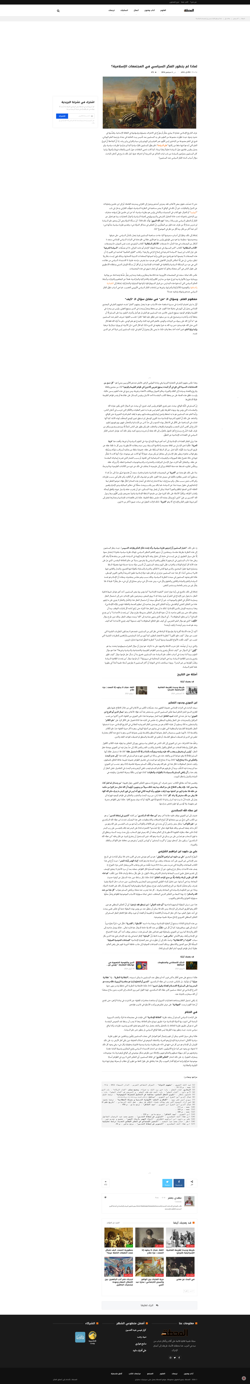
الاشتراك (62, 116)
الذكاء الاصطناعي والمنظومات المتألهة (171, 964)
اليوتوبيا (193, 212)
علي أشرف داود (139, 1350)
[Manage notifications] (244, 1378)
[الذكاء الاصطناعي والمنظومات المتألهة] (191, 965)
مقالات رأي (190, 1245)
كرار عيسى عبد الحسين (136, 1330)
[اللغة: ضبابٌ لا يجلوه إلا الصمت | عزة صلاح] (141, 690)
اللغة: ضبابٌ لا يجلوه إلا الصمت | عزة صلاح (118, 688)
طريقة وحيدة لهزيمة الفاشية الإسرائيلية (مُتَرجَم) (171, 688)
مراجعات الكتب (135, 1373)
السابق (191, 1291)
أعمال (136, 10)
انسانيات (124, 10)
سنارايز (137, 1379)
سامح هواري (140, 1344)
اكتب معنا (184, 2)
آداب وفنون (149, 10)
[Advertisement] (149, 42)
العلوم (163, 10)
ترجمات (111, 10)
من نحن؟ (193, 2)
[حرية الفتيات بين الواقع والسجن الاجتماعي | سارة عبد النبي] (149, 1267)
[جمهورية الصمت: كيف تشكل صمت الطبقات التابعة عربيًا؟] (118, 1237)
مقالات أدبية (128, 1275)
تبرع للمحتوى (174, 2)
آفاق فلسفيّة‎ (116, 1373)
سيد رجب (141, 1337)
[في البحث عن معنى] (180, 1267)
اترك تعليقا (147, 1305)
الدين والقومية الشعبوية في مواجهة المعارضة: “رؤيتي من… (120, 964)
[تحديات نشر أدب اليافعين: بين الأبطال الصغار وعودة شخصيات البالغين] (118, 1267)
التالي (186, 1291)
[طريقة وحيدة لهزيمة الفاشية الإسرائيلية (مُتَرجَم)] (191, 690)
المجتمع (129, 1245)
